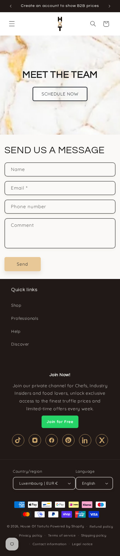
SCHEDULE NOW (60, 94)
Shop (16, 305)
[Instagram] (35, 440)
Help (16, 331)
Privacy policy (30, 535)
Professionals (24, 318)
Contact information (50, 544)
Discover (20, 344)
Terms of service (62, 535)
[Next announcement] (109, 6)
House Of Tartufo (34, 526)
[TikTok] (18, 440)
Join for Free (60, 421)
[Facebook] (51, 440)
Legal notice (82, 544)
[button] (11, 23)
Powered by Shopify (67, 526)
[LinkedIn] (85, 440)
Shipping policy (94, 535)
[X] (102, 440)
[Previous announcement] (10, 6)
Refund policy (101, 526)
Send (22, 264)
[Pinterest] (68, 440)
